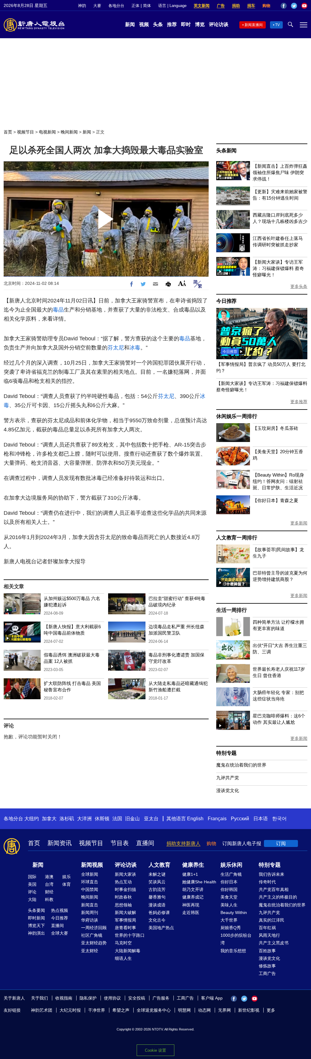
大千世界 (229, 920)
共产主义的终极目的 (278, 897)
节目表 (120, 843)
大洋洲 (84, 818)
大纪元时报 (70, 1010)
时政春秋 (123, 897)
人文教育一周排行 (236, 538)
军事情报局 (125, 920)
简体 (147, 5)
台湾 (49, 884)
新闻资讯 (59, 843)
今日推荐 (226, 301)
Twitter (294, 6)
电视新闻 (47, 132)
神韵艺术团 (41, 1010)
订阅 (281, 843)
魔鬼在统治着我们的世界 (241, 764)
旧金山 (132, 818)
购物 (266, 5)
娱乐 (66, 876)
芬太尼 (116, 348)
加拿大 (49, 818)
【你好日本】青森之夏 (275, 500)
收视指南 (63, 998)
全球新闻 (89, 874)
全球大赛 (59, 933)
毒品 (58, 310)
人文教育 (159, 865)
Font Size (182, 283)
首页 (8, 132)
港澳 (49, 876)
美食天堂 (229, 897)
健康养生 (193, 865)
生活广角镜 (231, 874)
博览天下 (36, 925)
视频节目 (25, 132)
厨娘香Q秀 (230, 927)
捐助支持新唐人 (183, 843)
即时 (186, 24)
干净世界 (96, 1010)
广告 (221, 5)
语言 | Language (172, 5)
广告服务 (160, 998)
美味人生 (229, 904)
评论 (32, 891)
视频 (144, 24)
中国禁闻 (89, 889)
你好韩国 (229, 889)
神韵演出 (36, 933)
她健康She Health (199, 881)
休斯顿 (102, 818)
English (195, 818)
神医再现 (190, 904)
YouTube (304, 6)
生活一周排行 (231, 610)
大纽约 (31, 818)
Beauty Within (233, 912)
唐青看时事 (125, 927)
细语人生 (123, 958)
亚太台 (151, 818)
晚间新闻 (69, 132)
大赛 (97, 5)
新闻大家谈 (125, 874)
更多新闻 (298, 523)
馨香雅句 (157, 897)
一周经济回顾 (94, 927)
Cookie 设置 (155, 1050)
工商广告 (267, 973)
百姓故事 (267, 950)
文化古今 (157, 920)
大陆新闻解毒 (127, 950)
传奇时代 (267, 881)
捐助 (236, 5)
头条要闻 (36, 910)
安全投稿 (136, 998)
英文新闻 (202, 5)
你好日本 (229, 881)
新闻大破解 (125, 912)
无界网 (224, 1010)
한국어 (279, 818)
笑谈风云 (157, 881)
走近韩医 (190, 912)
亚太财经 (89, 950)
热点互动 (123, 881)
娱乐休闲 (231, 865)
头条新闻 (226, 150)
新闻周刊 (89, 912)
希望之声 (120, 1010)
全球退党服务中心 (154, 1010)
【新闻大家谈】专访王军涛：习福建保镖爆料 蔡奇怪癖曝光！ (278, 268)
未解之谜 (157, 874)
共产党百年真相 (274, 889)
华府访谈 (89, 920)
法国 (117, 818)
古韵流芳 (157, 889)
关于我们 (39, 998)
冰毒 (134, 348)
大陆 (32, 899)
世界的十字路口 (130, 935)
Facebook (284, 6)
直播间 (145, 843)
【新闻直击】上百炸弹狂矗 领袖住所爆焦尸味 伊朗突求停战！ (280, 172)
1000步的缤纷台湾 (235, 939)
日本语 (260, 818)
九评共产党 (227, 777)
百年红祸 (267, 927)
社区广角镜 (91, 935)
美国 (32, 884)
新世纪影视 (248, 1010)
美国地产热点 (161, 927)
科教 (49, 899)
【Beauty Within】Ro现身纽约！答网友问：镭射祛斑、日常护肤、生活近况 (278, 481)
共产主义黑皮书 (274, 942)
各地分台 (116, 5)
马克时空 (123, 942)
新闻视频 (92, 865)
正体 (135, 5)
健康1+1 (190, 874)
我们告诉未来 (271, 874)
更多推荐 (298, 401)
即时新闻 (36, 918)
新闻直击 (89, 904)
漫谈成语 (157, 904)
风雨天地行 (269, 935)
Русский (240, 818)
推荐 (172, 24)
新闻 (130, 24)
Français (217, 818)
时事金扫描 (125, 889)
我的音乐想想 (233, 950)
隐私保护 (88, 998)
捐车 (251, 5)
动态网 (204, 1010)
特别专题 (226, 753)
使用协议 (112, 998)
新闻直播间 (253, 25)
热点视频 (59, 910)
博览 (200, 24)
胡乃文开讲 (192, 889)
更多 (271, 1010)
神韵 (82, 5)
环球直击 (89, 881)
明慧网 (184, 1010)
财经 (49, 891)
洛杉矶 (67, 818)
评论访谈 (218, 24)
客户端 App (212, 998)
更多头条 (298, 286)
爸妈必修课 (159, 912)
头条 (158, 24)
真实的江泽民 (271, 920)
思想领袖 (123, 904)
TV (277, 25)
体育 (66, 884)
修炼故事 (267, 965)
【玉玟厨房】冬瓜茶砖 (275, 428)
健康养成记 (192, 897)
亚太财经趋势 (94, 942)
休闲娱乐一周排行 (236, 416)
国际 (32, 876)
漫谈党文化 (227, 790)
